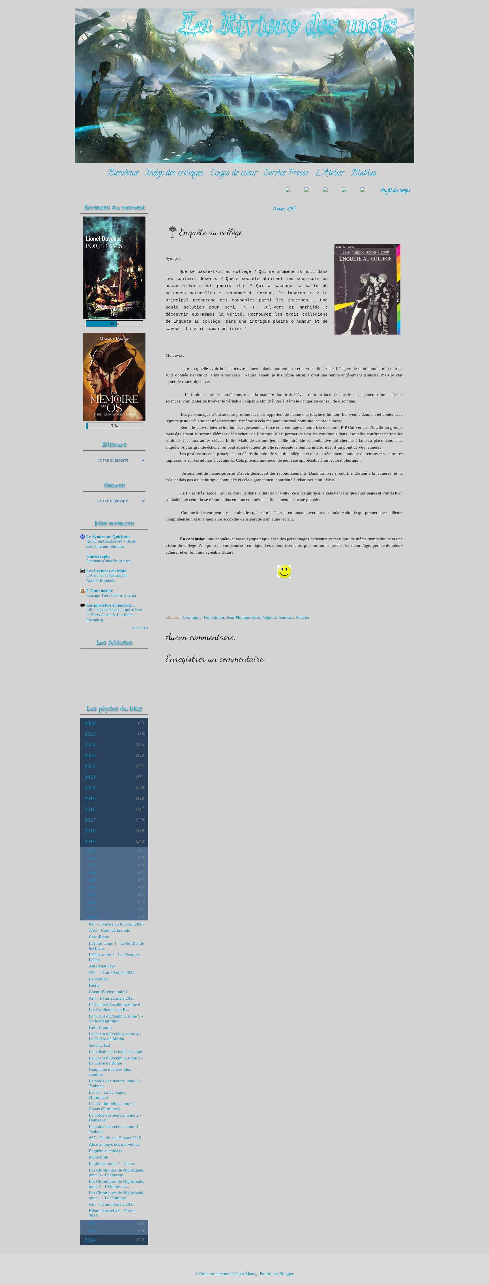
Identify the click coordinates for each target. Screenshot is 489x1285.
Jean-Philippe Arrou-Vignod (251, 617)
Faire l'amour (100, 1027)
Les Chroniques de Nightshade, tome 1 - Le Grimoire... (116, 1195)
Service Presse (286, 173)
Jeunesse (286, 617)
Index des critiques (174, 173)
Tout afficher (139, 627)
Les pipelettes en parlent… (110, 605)
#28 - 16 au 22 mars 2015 (112, 998)
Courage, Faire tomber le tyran (111, 595)
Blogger (286, 1273)
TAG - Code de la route (109, 930)
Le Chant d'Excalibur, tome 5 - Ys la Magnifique (116, 1018)
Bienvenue (123, 173)
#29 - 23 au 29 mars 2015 (112, 972)
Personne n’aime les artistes (108, 561)
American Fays (102, 966)
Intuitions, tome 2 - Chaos (112, 1163)
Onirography (98, 556)
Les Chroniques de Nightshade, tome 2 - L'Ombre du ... (116, 1184)
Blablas (363, 173)
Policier (302, 617)
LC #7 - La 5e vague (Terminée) (107, 1095)
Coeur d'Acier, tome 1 (108, 992)
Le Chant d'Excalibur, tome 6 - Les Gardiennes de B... (116, 1007)
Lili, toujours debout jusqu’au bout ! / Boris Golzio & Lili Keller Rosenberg (114, 615)
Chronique (192, 617)
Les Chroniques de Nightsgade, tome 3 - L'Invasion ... (116, 1172)
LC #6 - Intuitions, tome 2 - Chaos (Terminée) (113, 1106)
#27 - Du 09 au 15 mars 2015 (115, 1138)
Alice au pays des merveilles (114, 1144)
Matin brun (98, 1157)
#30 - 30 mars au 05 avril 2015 (116, 924)
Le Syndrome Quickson (108, 536)
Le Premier (98, 979)
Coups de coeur (233, 173)
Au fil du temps (395, 191)
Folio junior (214, 617)
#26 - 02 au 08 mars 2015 (112, 1204)
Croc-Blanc (99, 937)
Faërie (94, 985)
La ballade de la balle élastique (116, 1051)
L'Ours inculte (99, 590)
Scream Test (99, 1045)
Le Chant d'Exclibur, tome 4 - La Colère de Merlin (115, 1036)
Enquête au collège (106, 1151)
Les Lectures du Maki (106, 571)
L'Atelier (329, 173)
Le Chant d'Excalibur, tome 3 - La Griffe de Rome (116, 1060)
